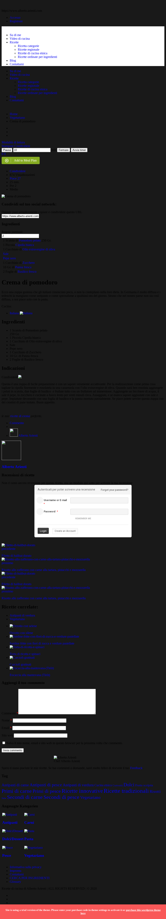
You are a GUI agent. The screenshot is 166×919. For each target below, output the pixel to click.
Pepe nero (9, 258)
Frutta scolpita (144, 785)
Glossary (15, 881)
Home (14, 114)
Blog (13, 60)
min (53, 150)
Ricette (14, 42)
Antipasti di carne (15, 785)
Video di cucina (20, 38)
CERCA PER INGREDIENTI (29, 878)
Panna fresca (23, 267)
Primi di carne (17, 791)
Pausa (7, 150)
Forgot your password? (114, 489)
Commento (17, 423)
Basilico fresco (27, 271)
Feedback (136, 768)
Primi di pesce (47, 791)
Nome (7, 720)
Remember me (83, 518)
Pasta (28, 839)
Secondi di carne (25, 797)
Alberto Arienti (28, 435)
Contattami (17, 64)
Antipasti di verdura (22, 615)
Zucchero (28, 262)
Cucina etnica (103, 785)
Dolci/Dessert (12, 839)
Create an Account (65, 531)
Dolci (128, 784)
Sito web (7, 735)
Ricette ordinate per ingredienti (37, 57)
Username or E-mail (55, 500)
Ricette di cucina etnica (32, 53)
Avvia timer (79, 150)
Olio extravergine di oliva (38, 249)
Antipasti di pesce (46, 784)
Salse (4, 798)
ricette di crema (20, 416)
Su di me (15, 35)
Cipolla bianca (25, 245)
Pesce (6, 855)
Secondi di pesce (61, 797)
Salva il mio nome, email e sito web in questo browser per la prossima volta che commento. (64, 743)
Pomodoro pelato (30, 240)
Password (49, 511)
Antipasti (9, 822)
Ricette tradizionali (126, 791)
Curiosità (118, 785)
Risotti (155, 791)
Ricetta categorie (28, 46)
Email (7, 728)
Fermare (63, 150)
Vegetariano (17, 117)
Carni (29, 822)
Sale (6, 253)
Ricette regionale (28, 49)
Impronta (15, 870)
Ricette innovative (82, 791)
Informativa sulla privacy (26, 867)
